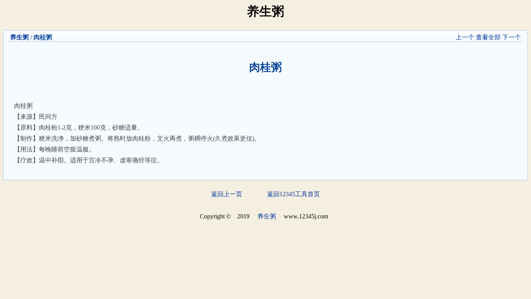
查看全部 (488, 37)
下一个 (511, 37)
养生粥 (19, 37)
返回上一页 (226, 194)
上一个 (465, 37)
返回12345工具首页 (293, 194)
